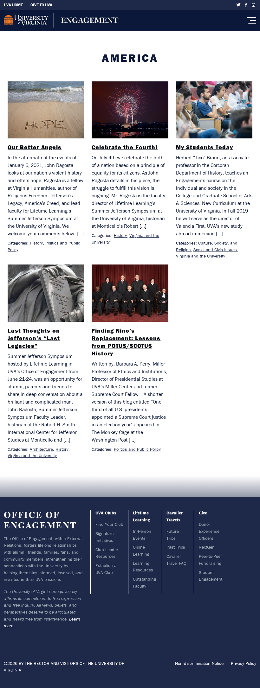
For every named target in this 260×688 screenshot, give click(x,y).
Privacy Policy (243, 663)
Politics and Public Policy (137, 449)
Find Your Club (109, 524)
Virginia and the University (200, 256)
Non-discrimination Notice (199, 663)
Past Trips (175, 547)
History (36, 243)
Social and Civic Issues (215, 249)
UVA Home (13, 5)
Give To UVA (41, 5)
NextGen (207, 547)
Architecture (41, 449)
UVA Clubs (105, 513)
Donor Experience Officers (209, 531)
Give (203, 513)
